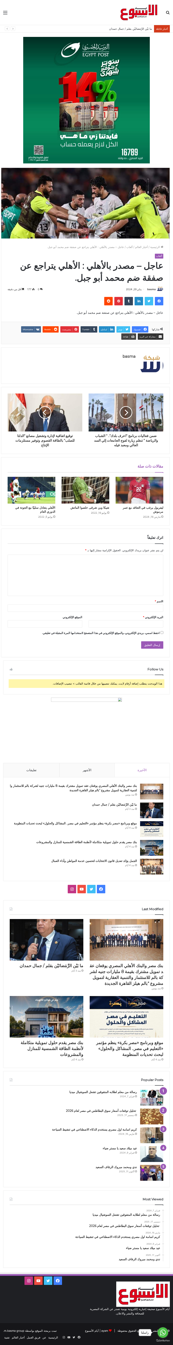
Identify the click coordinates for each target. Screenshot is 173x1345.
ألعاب (129, 247)
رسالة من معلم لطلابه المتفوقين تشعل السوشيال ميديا (103, 1092)
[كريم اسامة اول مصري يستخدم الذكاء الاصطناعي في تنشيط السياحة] (151, 1135)
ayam (104, 1330)
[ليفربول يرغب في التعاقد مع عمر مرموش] (139, 490)
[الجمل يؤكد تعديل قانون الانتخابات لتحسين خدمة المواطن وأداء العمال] (151, 867)
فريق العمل (33, 1337)
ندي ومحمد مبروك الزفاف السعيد (116, 1167)
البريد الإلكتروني (153, 617)
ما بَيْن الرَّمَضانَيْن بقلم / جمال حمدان (114, 804)
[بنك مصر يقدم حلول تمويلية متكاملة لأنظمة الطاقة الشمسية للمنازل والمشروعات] (151, 848)
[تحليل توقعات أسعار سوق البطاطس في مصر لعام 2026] (151, 1116)
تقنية (7, 1337)
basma (151, 289)
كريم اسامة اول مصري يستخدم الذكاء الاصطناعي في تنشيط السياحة (94, 1129)
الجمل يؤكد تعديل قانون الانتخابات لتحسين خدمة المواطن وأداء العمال (94, 861)
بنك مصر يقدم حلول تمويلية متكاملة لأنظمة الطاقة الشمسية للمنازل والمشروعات (86, 842)
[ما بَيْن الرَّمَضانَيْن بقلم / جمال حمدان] (151, 810)
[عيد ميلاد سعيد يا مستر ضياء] (151, 1154)
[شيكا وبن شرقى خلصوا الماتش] (85, 490)
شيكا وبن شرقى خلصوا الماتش (89, 507)
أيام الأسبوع (92, 1330)
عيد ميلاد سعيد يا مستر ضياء (120, 1148)
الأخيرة (142, 770)
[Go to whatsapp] (163, 1332)
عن (44, 1337)
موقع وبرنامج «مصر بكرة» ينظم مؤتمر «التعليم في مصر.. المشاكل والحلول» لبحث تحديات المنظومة (75, 823)
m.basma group (14, 1330)
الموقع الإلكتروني (72, 617)
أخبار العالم (141, 247)
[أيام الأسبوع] (139, 12)
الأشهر (87, 770)
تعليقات (31, 770)
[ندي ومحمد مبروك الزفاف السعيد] (151, 1173)
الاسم (159, 601)
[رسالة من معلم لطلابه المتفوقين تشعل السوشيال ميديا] (151, 1098)
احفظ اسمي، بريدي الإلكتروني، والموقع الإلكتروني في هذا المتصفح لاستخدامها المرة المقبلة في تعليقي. (101, 633)
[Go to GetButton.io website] (163, 1340)
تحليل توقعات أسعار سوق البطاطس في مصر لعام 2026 (101, 1111)
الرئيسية (155, 247)
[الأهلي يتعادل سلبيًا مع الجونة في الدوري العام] (31, 490)
